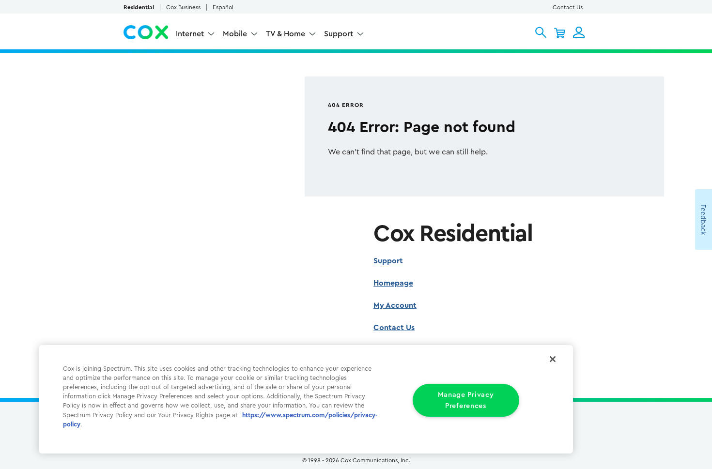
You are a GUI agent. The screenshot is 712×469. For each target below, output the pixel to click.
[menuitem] (195, 35)
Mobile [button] (235, 34)
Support (388, 261)
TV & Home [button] (285, 34)
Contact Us (568, 7)
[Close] (552, 359)
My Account (395, 305)
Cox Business (183, 7)
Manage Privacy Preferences (466, 400)
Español (223, 7)
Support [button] (338, 34)
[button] (540, 32)
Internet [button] (190, 34)
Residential (139, 7)
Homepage (393, 283)
